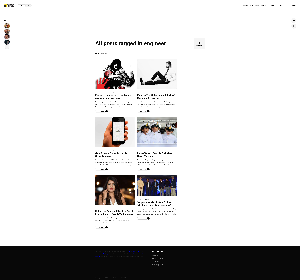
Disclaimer (118, 275)
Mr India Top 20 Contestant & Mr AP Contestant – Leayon (156, 96)
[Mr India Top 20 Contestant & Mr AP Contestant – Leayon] (157, 74)
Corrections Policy (158, 258)
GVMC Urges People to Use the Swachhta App (111, 155)
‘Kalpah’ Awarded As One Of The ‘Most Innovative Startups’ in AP (154, 204)
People (139, 92)
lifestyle (135, 254)
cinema (97, 256)
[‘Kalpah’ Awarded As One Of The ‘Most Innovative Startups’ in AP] (157, 185)
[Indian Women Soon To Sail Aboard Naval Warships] (157, 132)
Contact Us (98, 275)
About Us (155, 255)
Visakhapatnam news (134, 251)
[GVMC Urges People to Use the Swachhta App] (115, 132)
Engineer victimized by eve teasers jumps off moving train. (113, 96)
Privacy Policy (108, 275)
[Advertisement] (150, 20)
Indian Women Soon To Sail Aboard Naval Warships (155, 155)
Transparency (156, 261)
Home (97, 54)
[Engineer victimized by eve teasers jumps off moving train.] (115, 74)
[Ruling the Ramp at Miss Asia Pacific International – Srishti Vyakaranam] (115, 190)
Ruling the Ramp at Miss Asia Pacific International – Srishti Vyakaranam (114, 213)
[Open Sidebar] (293, 20)
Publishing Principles (158, 265)
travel (141, 254)
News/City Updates (100, 92)
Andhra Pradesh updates (103, 254)
